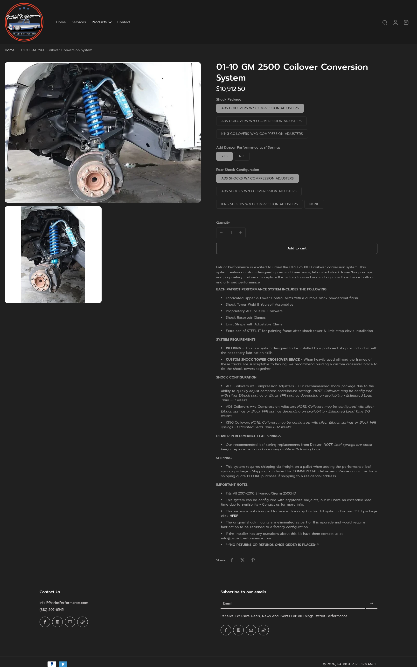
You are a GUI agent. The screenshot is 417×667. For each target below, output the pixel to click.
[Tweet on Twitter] (242, 560)
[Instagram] (57, 622)
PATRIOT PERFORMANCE (357, 664)
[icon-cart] (406, 22)
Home (9, 50)
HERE (234, 515)
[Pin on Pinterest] (253, 560)
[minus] (221, 232)
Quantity (223, 222)
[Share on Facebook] (232, 560)
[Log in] (395, 22)
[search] (384, 22)
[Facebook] (45, 622)
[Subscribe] (371, 603)
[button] (296, 248)
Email (227, 603)
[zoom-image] (103, 132)
